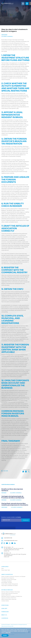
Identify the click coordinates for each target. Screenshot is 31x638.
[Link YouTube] (7, 543)
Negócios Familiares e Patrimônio (8, 597)
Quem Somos (4, 566)
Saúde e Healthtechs (6, 594)
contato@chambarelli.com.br (10, 540)
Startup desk (5, 605)
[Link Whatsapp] (23, 3)
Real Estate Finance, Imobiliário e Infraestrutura (11, 596)
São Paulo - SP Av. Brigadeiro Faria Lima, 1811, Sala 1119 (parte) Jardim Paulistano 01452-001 (15, 554)
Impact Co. (4, 615)
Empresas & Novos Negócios (7, 578)
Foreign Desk (5, 611)
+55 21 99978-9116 (8, 537)
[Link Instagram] (4, 543)
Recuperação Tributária (6, 582)
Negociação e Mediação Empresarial (9, 585)
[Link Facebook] (1, 543)
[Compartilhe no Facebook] (26, 471)
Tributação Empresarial (6, 581)
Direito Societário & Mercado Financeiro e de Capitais (13, 576)
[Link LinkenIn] (15, 543)
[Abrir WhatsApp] (27, 634)
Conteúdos (4, 618)
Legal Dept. (4, 608)
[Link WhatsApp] (9, 543)
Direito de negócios (7, 574)
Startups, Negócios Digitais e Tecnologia (10, 591)
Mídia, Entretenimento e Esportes (8, 599)
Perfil (2, 568)
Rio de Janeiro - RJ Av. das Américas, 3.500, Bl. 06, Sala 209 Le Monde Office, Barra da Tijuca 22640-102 (13, 549)
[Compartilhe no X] (29, 471)
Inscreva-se (25, 520)
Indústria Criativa (5, 600)
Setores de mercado (7, 589)
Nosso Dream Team (5, 570)
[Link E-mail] (12, 543)
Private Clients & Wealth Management (9, 584)
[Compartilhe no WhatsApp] (23, 471)
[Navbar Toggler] (27, 3)
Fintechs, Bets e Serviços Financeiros (9, 593)
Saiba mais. (8, 632)
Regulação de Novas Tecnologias (8, 579)
